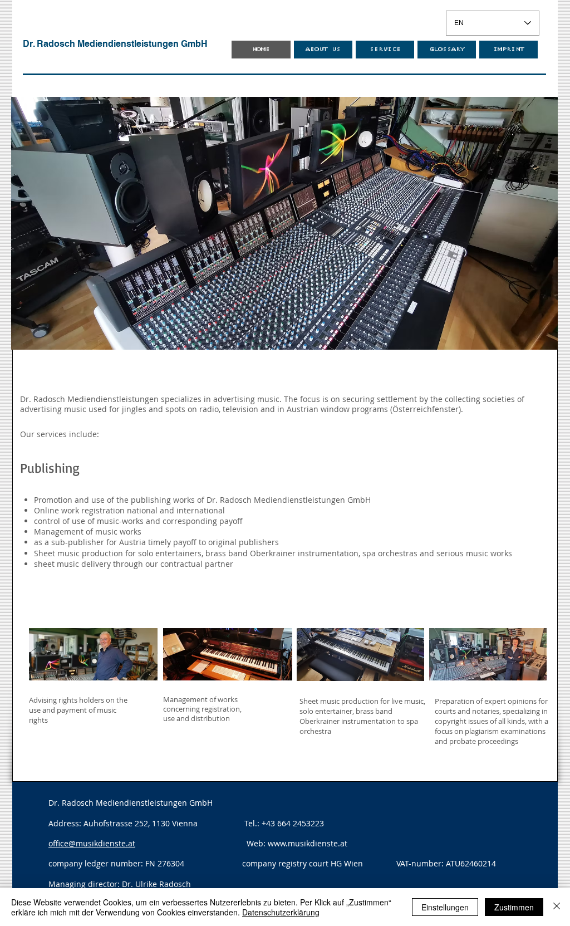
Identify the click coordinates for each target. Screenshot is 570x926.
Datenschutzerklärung (281, 912)
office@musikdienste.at (91, 843)
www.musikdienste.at (307, 843)
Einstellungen (445, 907)
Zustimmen (514, 907)
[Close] (556, 907)
